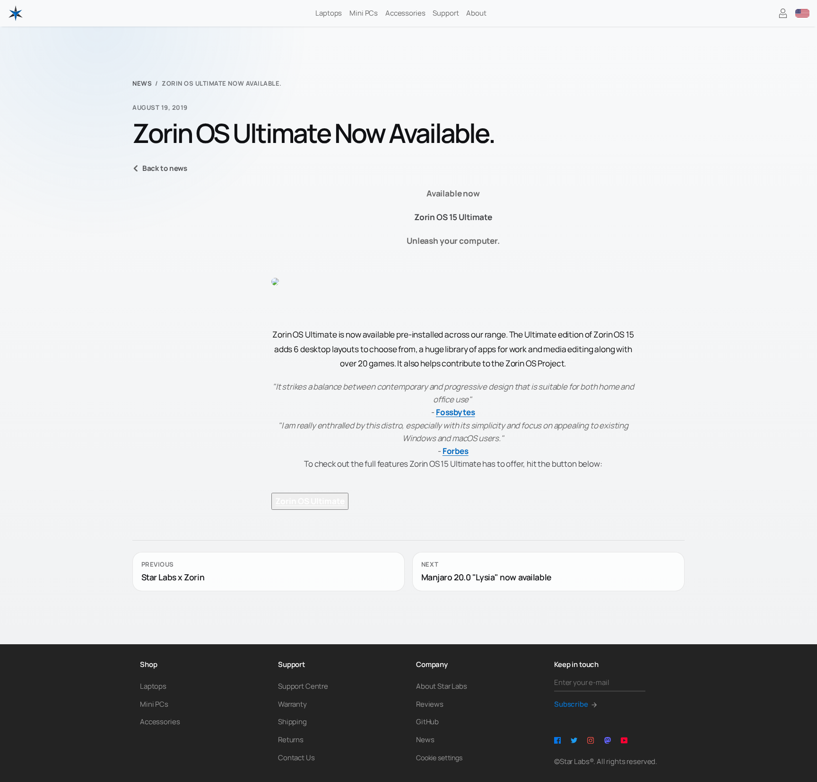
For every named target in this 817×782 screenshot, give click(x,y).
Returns (291, 740)
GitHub (427, 722)
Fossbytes (455, 412)
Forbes (456, 450)
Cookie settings (439, 757)
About (476, 13)
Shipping (292, 722)
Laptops (328, 13)
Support (446, 13)
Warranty (292, 704)
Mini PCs (363, 13)
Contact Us (296, 758)
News (142, 84)
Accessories (405, 13)
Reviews (429, 704)
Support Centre (303, 686)
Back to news (164, 168)
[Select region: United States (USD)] (802, 13)
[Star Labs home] (16, 13)
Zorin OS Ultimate (310, 501)
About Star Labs (441, 686)
